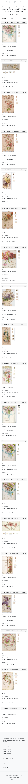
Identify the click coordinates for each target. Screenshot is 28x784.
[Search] (16, 2)
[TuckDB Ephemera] (2, 2)
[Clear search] (24, 2)
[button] (6, 2)
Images (5, 18)
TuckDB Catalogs (7, 753)
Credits (4, 763)
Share (25, 18)
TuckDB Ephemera (7, 751)
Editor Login (14, 779)
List (12, 18)
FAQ (4, 765)
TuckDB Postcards (7, 749)
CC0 (17, 777)
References (5, 767)
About (4, 761)
